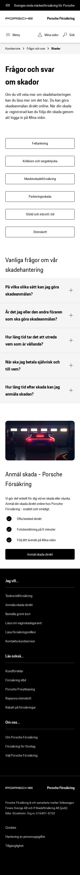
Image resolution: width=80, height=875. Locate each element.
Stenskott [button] (40, 232)
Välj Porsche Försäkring (21, 755)
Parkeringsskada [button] (40, 196)
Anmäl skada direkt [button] (40, 554)
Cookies (10, 827)
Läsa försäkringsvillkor (20, 632)
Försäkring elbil (15, 680)
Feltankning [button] (40, 143)
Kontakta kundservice (20, 641)
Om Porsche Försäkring (21, 737)
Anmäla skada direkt (19, 605)
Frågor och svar (36, 48)
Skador (55, 48)
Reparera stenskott (18, 698)
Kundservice (12, 48)
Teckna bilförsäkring (18, 596)
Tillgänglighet (14, 845)
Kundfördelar (14, 671)
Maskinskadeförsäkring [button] (40, 179)
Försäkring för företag (20, 746)
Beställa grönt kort (17, 614)
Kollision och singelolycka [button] (40, 161)
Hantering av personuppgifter (25, 836)
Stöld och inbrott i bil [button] (40, 214)
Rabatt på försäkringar (20, 707)
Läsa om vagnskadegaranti (23, 623)
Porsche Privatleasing (20, 689)
